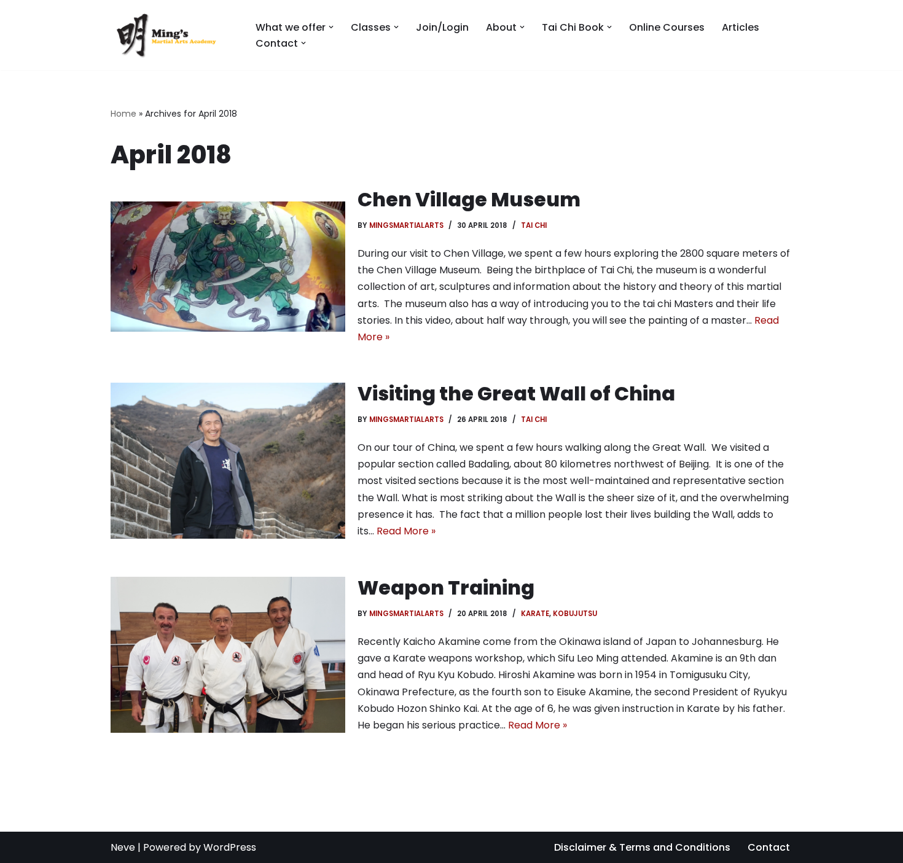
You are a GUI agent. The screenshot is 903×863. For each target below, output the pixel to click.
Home (123, 113)
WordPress (229, 847)
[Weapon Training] (228, 655)
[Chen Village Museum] (228, 266)
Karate (535, 614)
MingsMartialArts (406, 225)
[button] (331, 27)
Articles (740, 27)
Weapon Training (446, 587)
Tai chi (534, 225)
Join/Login (442, 27)
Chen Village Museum (469, 199)
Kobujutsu (575, 614)
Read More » (406, 531)
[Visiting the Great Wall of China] (228, 461)
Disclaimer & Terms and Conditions (642, 847)
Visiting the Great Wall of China (516, 393)
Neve (123, 847)
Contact (769, 847)
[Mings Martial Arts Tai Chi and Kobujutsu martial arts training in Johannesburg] (173, 35)
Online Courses (667, 27)
